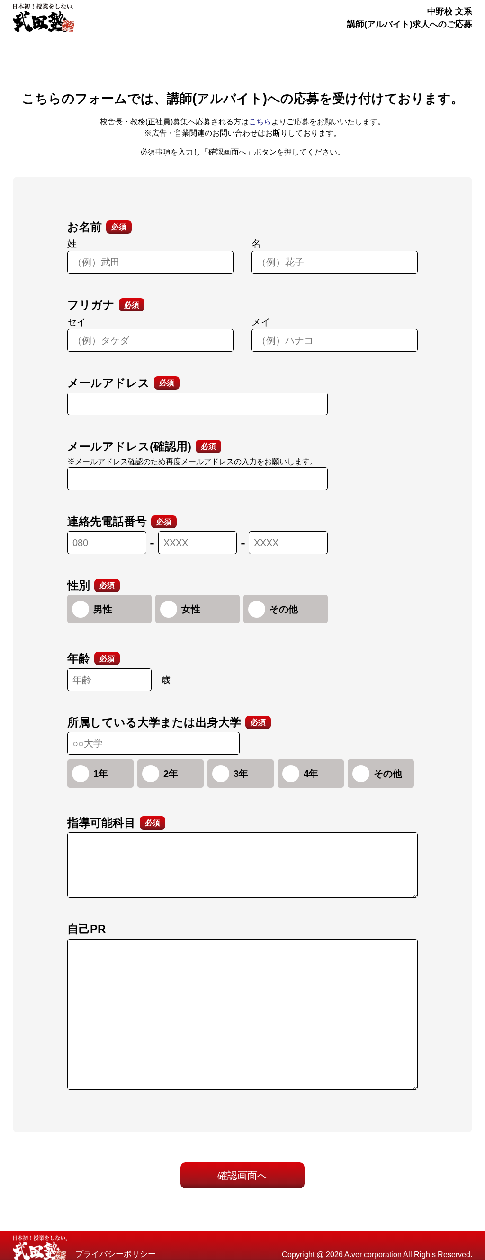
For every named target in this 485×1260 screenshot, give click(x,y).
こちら (260, 122)
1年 (100, 773)
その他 (283, 609)
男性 (102, 609)
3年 (241, 773)
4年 (311, 773)
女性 (190, 609)
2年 (170, 773)
